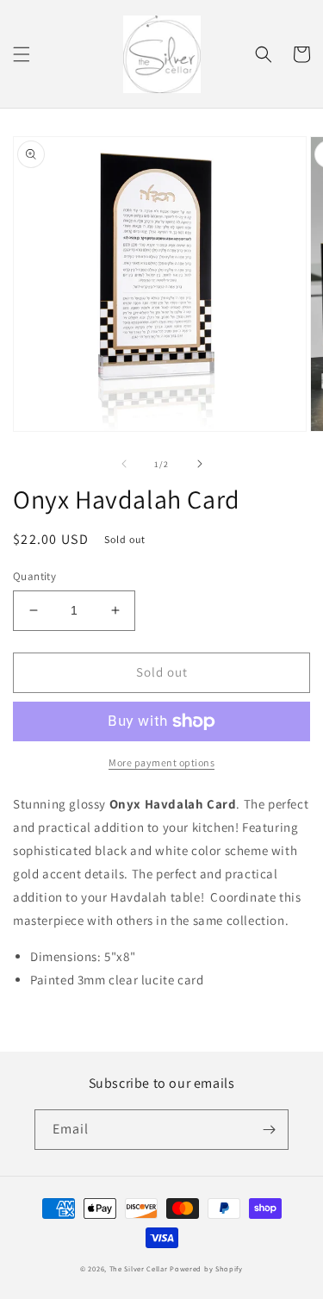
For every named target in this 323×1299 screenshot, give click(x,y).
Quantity (34, 576)
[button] (21, 54)
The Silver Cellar (138, 1268)
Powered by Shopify (206, 1268)
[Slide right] (200, 464)
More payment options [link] (161, 762)
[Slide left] (124, 464)
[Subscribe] (269, 1129)
